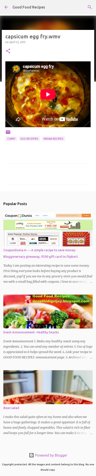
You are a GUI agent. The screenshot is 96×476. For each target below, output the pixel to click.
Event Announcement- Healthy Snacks (31, 332)
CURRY (11, 138)
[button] (8, 51)
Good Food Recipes (29, 7)
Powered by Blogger (50, 455)
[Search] (89, 7)
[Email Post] (8, 133)
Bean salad (11, 408)
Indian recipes (53, 138)
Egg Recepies (29, 138)
